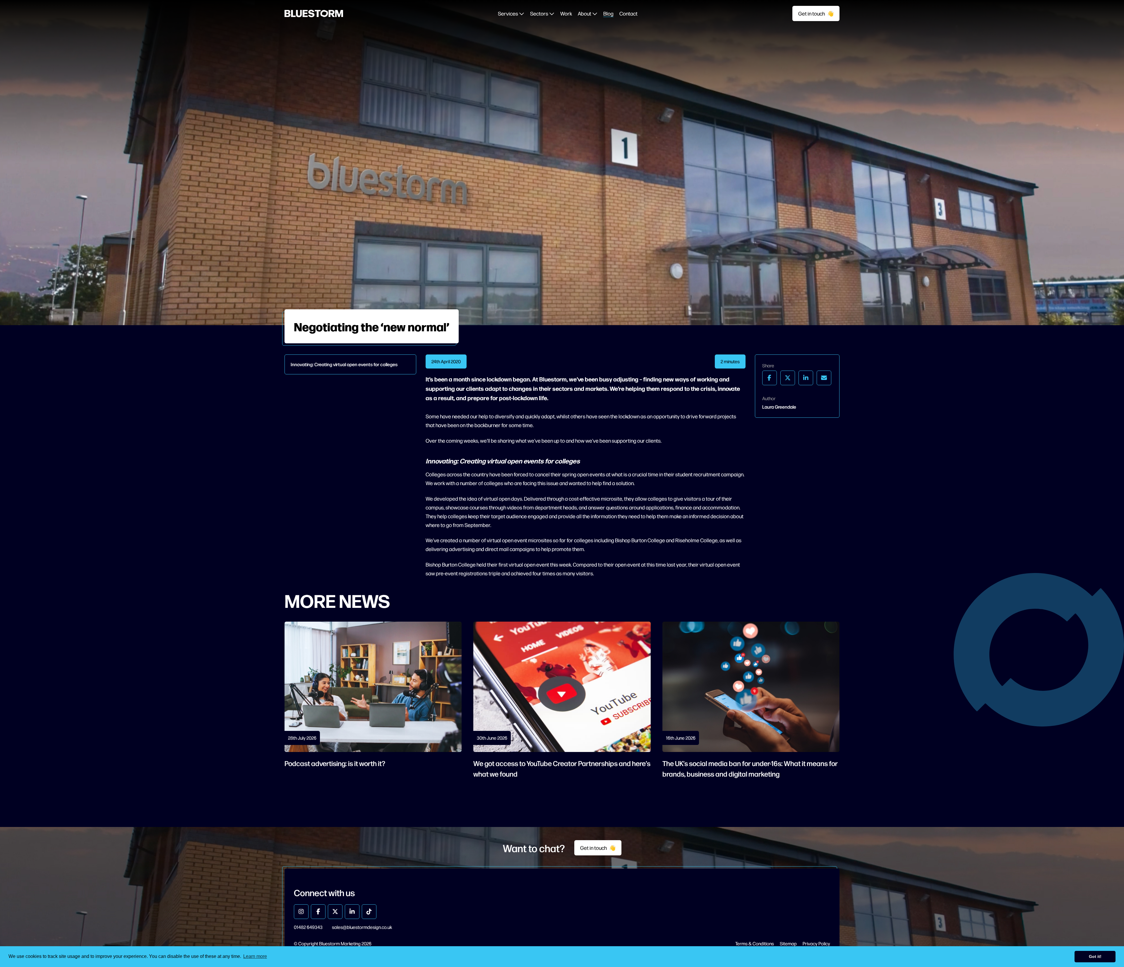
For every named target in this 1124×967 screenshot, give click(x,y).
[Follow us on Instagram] (301, 911)
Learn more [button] (255, 956)
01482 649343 (308, 927)
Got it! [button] (1095, 956)
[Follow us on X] (335, 911)
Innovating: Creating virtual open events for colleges (344, 364)
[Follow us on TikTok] (369, 911)
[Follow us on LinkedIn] (352, 911)
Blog (608, 13)
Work (566, 13)
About (585, 13)
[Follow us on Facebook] (318, 911)
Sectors (539, 13)
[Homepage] (314, 13)
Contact (628, 13)
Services (508, 13)
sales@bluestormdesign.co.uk (362, 927)
